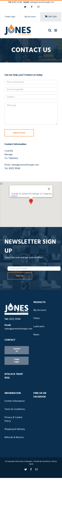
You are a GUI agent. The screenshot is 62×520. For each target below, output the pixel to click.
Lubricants (38, 326)
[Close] (49, 189)
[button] (31, 202)
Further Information (15, 401)
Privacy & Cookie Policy (13, 419)
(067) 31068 (17, 2)
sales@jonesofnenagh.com (42, 2)
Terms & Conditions (15, 409)
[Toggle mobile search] (49, 30)
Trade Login (10, 16)
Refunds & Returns (14, 437)
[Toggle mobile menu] (55, 30)
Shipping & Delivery (15, 429)
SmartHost (46, 461)
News (36, 335)
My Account (30, 16)
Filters (36, 318)
